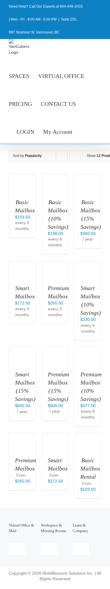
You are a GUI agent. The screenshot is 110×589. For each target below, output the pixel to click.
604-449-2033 (71, 6)
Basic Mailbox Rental (90, 468)
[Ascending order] (75, 156)
